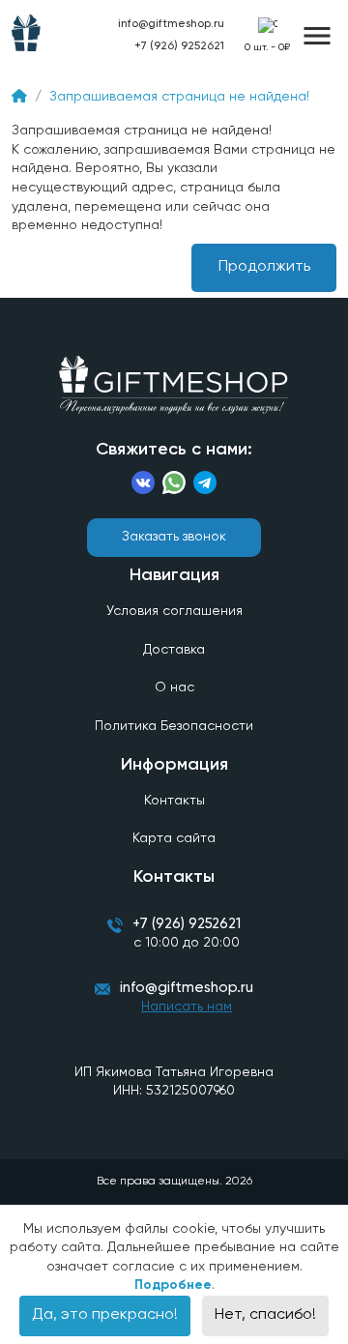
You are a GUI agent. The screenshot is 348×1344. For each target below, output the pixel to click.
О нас (174, 687)
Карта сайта (174, 838)
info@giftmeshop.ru (186, 987)
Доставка (174, 650)
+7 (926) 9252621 (179, 46)
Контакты (174, 800)
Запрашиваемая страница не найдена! (179, 96)
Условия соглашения (174, 611)
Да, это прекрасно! (105, 1315)
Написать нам (186, 1006)
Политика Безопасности (174, 726)
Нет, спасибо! (265, 1315)
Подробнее (173, 1285)
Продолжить (264, 267)
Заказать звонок (174, 536)
